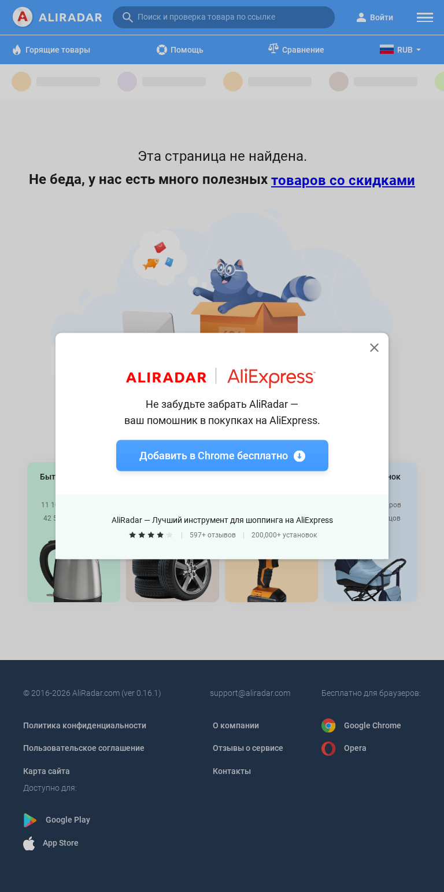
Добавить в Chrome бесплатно (213, 455)
